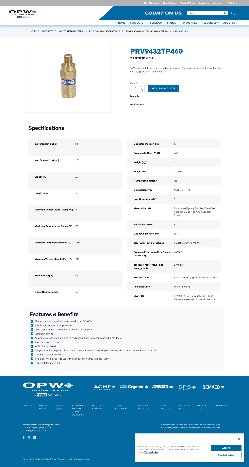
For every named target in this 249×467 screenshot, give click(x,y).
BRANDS (171, 22)
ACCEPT (226, 448)
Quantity (134, 83)
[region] (189, 447)
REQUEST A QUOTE (163, 88)
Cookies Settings (226, 455)
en (232, 3)
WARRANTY (220, 405)
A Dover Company (58, 459)
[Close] (239, 439)
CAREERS (27, 405)
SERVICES (156, 22)
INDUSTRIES (190, 22)
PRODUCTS (136, 22)
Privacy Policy (151, 452)
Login (234, 13)
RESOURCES (209, 22)
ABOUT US (229, 22)
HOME (121, 22)
